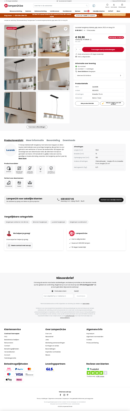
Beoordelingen (50, 349)
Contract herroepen (11, 334)
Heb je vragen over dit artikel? (113, 103)
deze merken (86, 303)
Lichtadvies (57, 352)
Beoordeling (53, 140)
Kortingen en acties (52, 346)
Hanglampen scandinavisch (78, 222)
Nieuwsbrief (49, 337)
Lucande (95, 87)
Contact (7, 346)
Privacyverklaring (92, 343)
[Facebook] (61, 395)
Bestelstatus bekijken (11, 340)
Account (7, 355)
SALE (85, 11)
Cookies (89, 340)
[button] (20, 74)
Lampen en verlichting (10, 20)
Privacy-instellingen (42, 398)
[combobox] (61, 6)
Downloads (69, 140)
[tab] (13, 140)
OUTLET (110, 11)
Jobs (47, 340)
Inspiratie (48, 352)
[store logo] (13, 5)
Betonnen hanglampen (40, 222)
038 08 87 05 (67, 199)
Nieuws (47, 355)
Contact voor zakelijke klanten (111, 200)
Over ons (48, 334)
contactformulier (69, 316)
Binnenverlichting (22, 20)
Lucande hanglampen (58, 222)
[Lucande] (10, 150)
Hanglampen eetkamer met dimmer (17, 222)
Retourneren (8, 343)
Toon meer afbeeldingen (36, 127)
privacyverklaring (65, 317)
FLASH (85, 15)
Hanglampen (31, 20)
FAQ (5, 337)
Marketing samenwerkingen (55, 343)
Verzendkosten (9, 352)
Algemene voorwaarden (94, 337)
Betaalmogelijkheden (11, 349)
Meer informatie (35, 140)
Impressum (90, 334)
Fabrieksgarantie (10, 358)
